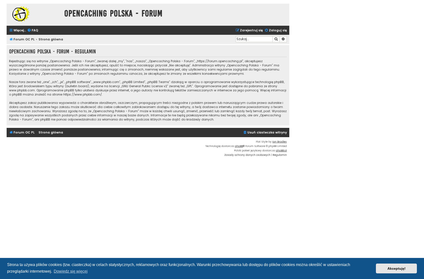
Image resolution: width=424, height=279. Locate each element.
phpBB (239, 146)
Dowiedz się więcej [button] (71, 271)
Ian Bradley (279, 142)
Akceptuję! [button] (396, 268)
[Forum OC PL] (34, 14)
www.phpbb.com (22, 90)
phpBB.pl (281, 150)
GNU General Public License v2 (144, 86)
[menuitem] (32, 30)
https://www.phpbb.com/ (82, 94)
